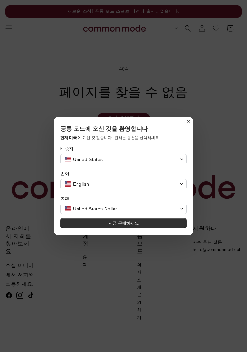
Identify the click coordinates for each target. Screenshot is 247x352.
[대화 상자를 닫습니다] (188, 121)
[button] (123, 159)
